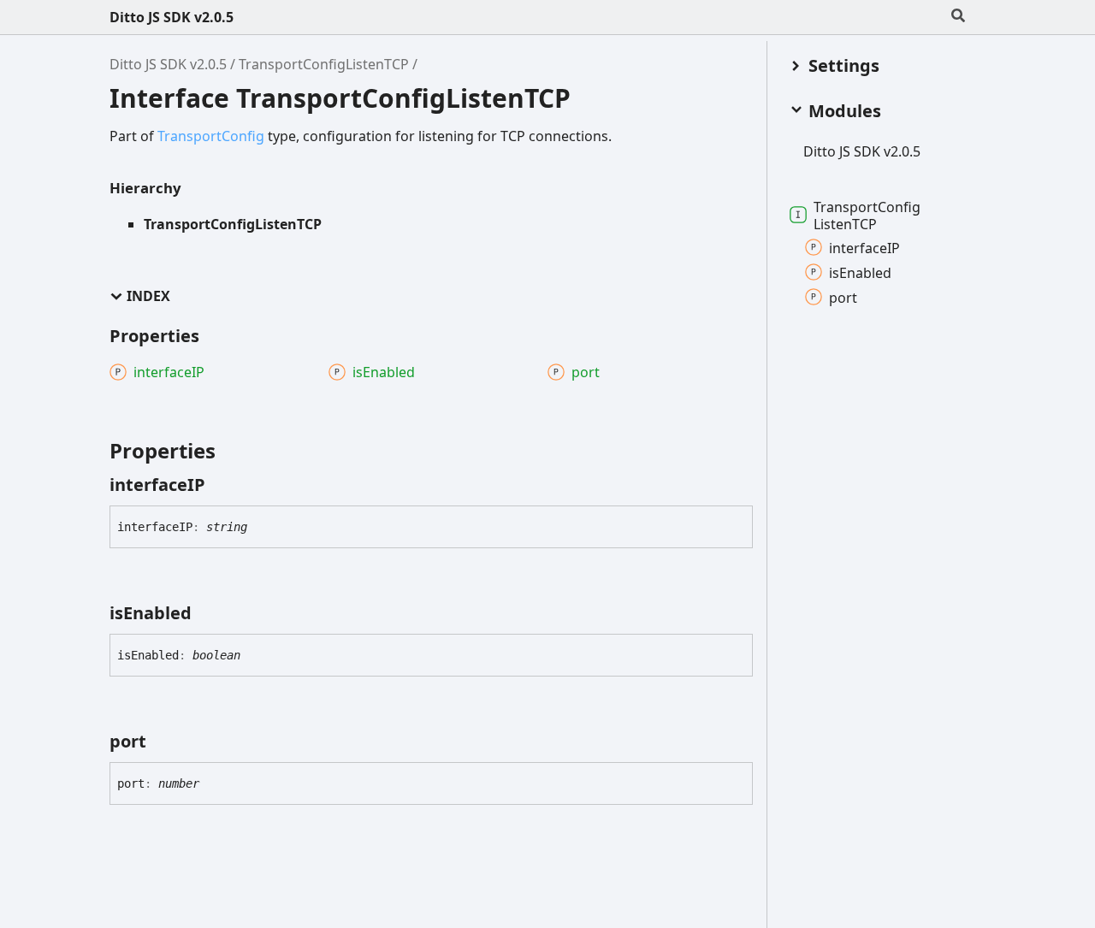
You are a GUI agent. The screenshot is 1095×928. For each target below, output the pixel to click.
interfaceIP (864, 247)
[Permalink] (220, 485)
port (843, 296)
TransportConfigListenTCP (324, 64)
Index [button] (148, 296)
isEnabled (860, 272)
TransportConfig (210, 136)
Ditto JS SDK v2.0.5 (172, 17)
